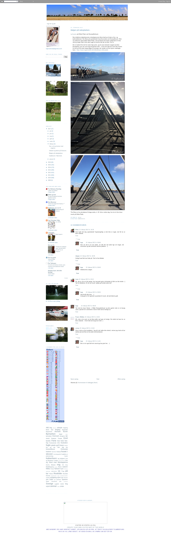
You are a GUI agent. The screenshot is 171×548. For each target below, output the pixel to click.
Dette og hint (52, 194)
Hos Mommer (52, 202)
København (81, 218)
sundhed (66, 481)
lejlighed (62, 458)
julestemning (49, 456)
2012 (49, 172)
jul (67, 454)
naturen (65, 467)
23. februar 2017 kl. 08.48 (93, 242)
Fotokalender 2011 (54, 443)
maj (51, 136)
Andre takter (51, 274)
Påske (51, 473)
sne (47, 479)
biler (52, 429)
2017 (49, 129)
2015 (49, 165)
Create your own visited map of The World (85, 527)
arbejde (59, 427)
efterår (48, 438)
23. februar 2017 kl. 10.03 (92, 317)
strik (60, 481)
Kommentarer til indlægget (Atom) (87, 382)
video (58, 486)
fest (58, 441)
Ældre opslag (121, 379)
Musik (60, 467)
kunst (66, 456)
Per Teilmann (52, 263)
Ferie (53, 440)
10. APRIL (58, 222)
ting (66, 484)
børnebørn (49, 436)
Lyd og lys (74, 34)
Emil (66, 438)
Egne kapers (59, 234)
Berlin (47, 429)
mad (55, 462)
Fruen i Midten (79, 317)
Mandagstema (63, 462)
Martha (48, 465)
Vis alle (66, 278)
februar (52, 144)
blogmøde (65, 429)
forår (62, 441)
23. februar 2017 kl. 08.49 (93, 267)
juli (51, 131)
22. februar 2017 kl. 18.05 (87, 256)
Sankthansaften (64, 475)
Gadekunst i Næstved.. (55, 156)
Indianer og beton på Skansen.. (58, 150)
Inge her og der (51, 23)
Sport (47, 481)
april (51, 138)
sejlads (48, 477)
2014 (49, 167)
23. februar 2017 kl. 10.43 (87, 328)
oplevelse (48, 471)
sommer (58, 479)
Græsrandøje (51, 259)
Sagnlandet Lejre (55, 475)
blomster (58, 431)
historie (48, 451)
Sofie (51, 479)
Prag (63, 471)
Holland (59, 451)
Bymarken (51, 434)
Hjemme (54, 451)
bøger (60, 434)
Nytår (61, 468)
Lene (76, 279)
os (59, 471)
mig (58, 464)
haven (66, 445)
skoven (66, 477)
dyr (67, 436)
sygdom (57, 484)
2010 (49, 177)
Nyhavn (57, 468)
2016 (49, 162)
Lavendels (51, 232)
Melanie (53, 465)
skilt (62, 477)
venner (53, 486)
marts (51, 141)
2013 (49, 170)
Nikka (48, 468)
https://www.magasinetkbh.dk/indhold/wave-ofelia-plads (92, 50)
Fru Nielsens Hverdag (54, 189)
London (56, 460)
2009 (49, 180)
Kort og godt (52, 257)
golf (57, 445)
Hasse (61, 445)
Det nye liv (51, 245)
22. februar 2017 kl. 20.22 (86, 279)
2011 (49, 175)
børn (67, 434)
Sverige (49, 483)
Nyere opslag (74, 379)
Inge (81, 242)
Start (97, 379)
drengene (62, 436)
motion (55, 467)
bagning (65, 427)
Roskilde (58, 473)
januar (51, 159)
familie (48, 441)
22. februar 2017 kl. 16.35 (86, 229)
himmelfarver (50, 449)
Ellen (77, 229)
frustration (64, 443)
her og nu (62, 447)
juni (51, 133)
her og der (50, 447)
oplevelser (54, 471)
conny (77, 328)
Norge (52, 468)
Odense (66, 468)
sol (55, 479)
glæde (53, 445)
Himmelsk (64, 449)
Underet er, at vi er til (54, 208)
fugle (48, 445)
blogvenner (49, 431)
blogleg (57, 429)
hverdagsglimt (57, 454)
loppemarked (62, 460)
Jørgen (77, 256)
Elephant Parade (56, 438)
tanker (62, 484)
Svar (76, 235)
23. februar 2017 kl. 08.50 (93, 292)
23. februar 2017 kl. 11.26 (93, 341)
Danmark (55, 436)
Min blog (65, 465)
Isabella (63, 454)
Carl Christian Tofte (54, 220)
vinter (62, 486)
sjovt (58, 477)
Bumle (65, 431)
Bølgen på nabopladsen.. (80, 30)
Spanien (65, 479)
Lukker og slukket (52, 190)
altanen (54, 427)
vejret (48, 486)
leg (58, 458)
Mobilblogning (50, 467)
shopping (53, 477)
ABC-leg (49, 427)
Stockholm (54, 481)
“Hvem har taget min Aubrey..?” (56, 203)
